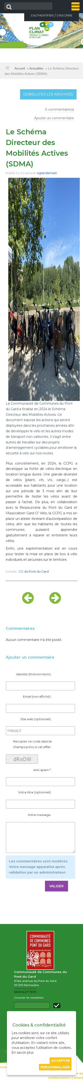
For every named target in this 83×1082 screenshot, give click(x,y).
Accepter (60, 1061)
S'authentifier (42, 15)
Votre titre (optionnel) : (35, 792)
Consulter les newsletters (29, 997)
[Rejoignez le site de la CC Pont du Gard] (41, 950)
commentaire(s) (59, 109)
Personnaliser (55, 1067)
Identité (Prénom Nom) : (34, 674)
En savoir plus (22, 1052)
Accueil (20, 68)
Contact (77, 1077)
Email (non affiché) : (37, 696)
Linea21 (5, 1067)
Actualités (36, 68)
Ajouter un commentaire (54, 118)
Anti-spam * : (42, 770)
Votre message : (40, 815)
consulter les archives (48, 94)
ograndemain (47, 173)
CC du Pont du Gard (34, 571)
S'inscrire (64, 15)
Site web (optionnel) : (36, 719)
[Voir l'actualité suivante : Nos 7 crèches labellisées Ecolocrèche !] (55, 602)
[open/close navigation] (75, 6)
